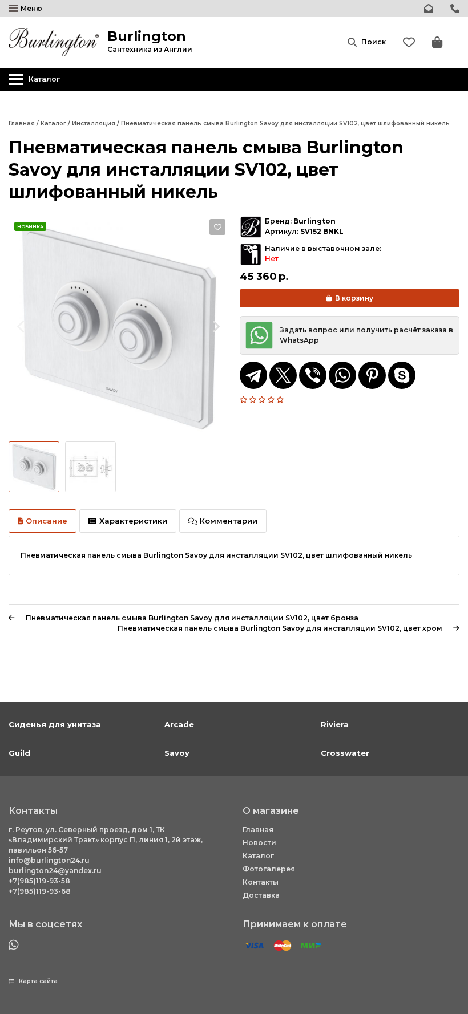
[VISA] (254, 946)
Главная (258, 829)
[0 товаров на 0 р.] (437, 42)
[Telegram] (253, 375)
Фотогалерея (269, 869)
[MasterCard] (282, 946)
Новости (259, 842)
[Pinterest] (372, 375)
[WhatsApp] (342, 375)
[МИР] (311, 946)
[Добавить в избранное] (217, 227)
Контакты (261, 882)
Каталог (258, 855)
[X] (283, 375)
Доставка (261, 895)
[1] (244, 399)
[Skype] (401, 375)
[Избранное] (409, 42)
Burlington (314, 221)
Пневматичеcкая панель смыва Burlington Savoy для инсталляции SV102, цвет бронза (192, 618)
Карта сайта (38, 981)
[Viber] (312, 375)
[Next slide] (215, 326)
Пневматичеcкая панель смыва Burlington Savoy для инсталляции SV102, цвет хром (280, 628)
